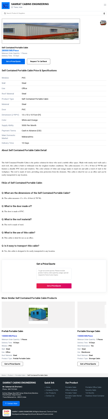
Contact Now (12, 404)
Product (10, 375)
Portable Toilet (71, 393)
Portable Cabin (70, 387)
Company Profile (52, 390)
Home (4, 375)
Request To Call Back (38, 61)
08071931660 (12, 389)
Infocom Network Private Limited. (42, 414)
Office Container (71, 390)
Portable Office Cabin (93, 387)
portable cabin (20, 375)
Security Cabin (90, 390)
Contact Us (50, 396)
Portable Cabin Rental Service (73, 397)
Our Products (51, 393)
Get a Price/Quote (13, 61)
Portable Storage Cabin (88, 331)
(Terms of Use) (52, 411)
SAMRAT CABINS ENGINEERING (30, 4)
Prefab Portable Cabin (12, 331)
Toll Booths (89, 393)
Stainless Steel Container (94, 396)
